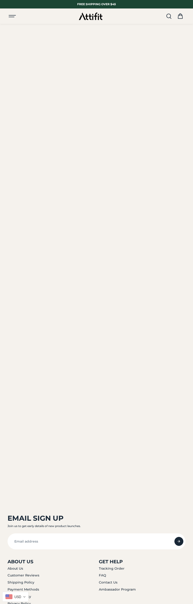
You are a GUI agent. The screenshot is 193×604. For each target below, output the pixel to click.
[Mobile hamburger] (13, 16)
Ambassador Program (117, 589)
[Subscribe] (178, 541)
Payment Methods (23, 589)
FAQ (102, 575)
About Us (15, 568)
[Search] (169, 16)
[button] (180, 16)
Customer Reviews (23, 575)
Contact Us (108, 582)
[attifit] (90, 16)
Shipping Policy (21, 582)
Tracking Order (112, 568)
